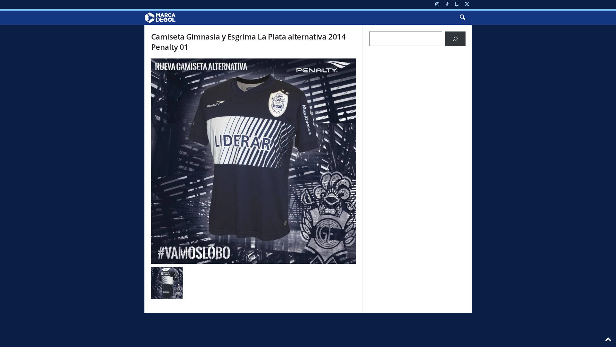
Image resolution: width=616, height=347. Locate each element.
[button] (462, 18)
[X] (467, 4)
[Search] (455, 38)
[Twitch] (457, 4)
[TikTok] (447, 4)
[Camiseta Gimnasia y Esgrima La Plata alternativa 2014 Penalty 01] (253, 161)
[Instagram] (437, 4)
